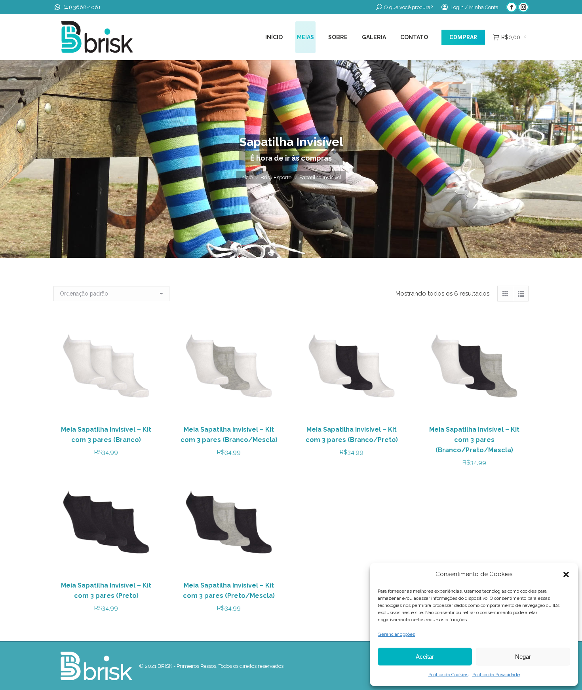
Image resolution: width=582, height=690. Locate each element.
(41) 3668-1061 (82, 7)
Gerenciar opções (396, 634)
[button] (566, 574)
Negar (523, 656)
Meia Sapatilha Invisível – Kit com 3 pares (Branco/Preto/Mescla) (474, 440)
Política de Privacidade (496, 674)
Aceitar (425, 656)
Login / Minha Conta (474, 7)
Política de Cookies (448, 674)
